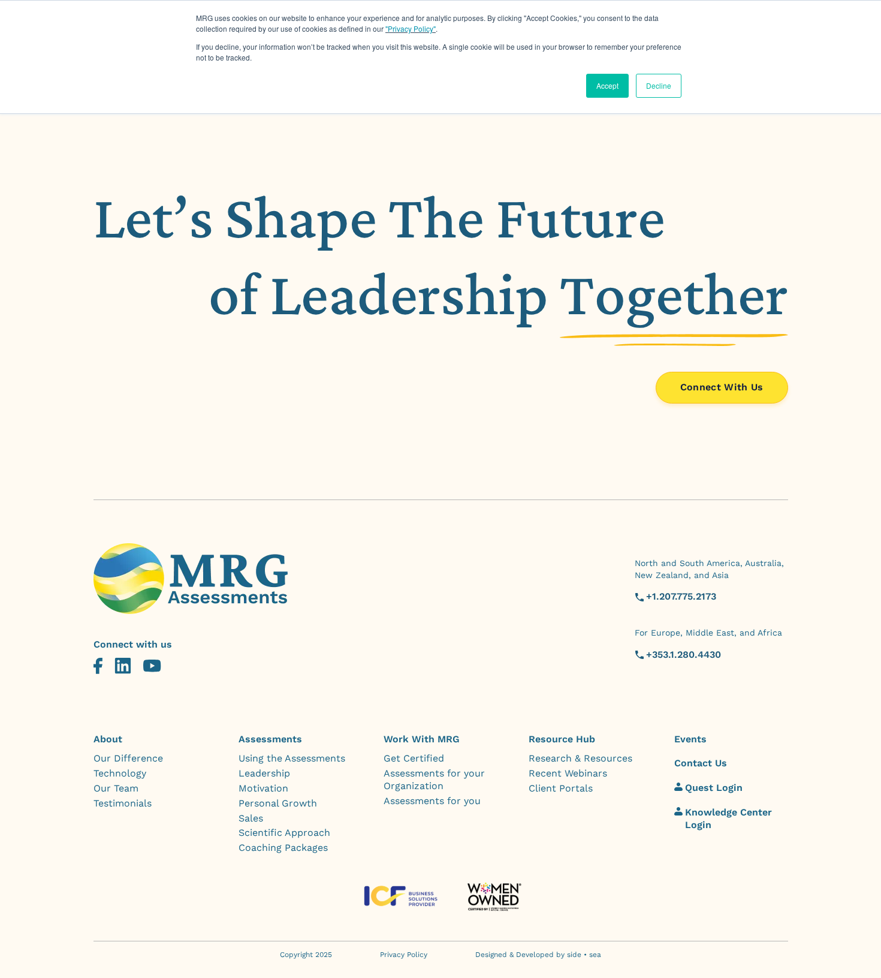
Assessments (270, 739)
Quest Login (714, 787)
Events (690, 739)
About (107, 739)
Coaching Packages (283, 847)
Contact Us (700, 763)
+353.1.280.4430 (683, 654)
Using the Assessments (292, 758)
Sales (251, 818)
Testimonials (122, 803)
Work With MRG (422, 739)
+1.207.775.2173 (681, 596)
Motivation (263, 788)
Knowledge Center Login (728, 818)
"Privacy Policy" (410, 28)
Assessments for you (432, 801)
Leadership (264, 773)
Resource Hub (562, 739)
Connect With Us (722, 387)
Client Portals (561, 788)
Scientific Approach (284, 832)
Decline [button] (658, 85)
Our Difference (128, 758)
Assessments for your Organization (434, 780)
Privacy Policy (403, 954)
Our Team (115, 788)
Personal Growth (278, 803)
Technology (119, 773)
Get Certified (414, 758)
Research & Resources (580, 758)
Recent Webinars (568, 773)
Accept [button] (607, 85)
